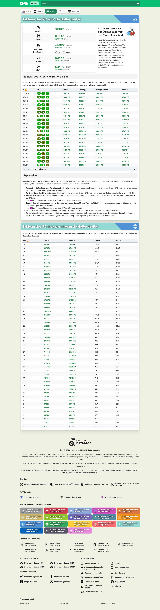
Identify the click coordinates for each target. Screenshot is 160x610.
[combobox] (88, 3)
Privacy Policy (25, 603)
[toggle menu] (138, 3)
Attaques (75, 11)
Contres (40, 11)
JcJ (63, 11)
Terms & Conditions (107, 603)
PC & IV (53, 11)
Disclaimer (64, 603)
